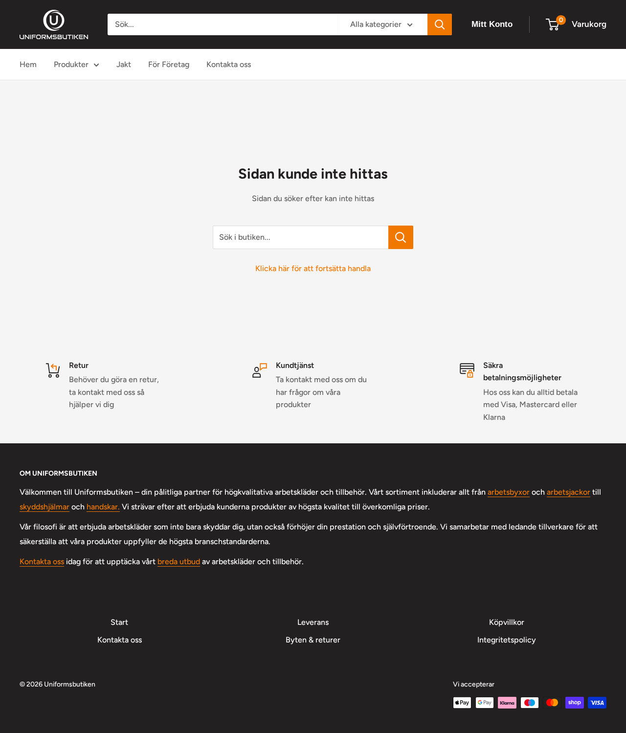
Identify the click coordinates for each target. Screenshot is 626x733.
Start (119, 622)
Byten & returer (313, 639)
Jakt (123, 64)
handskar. (103, 506)
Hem (28, 64)
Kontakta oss (228, 64)
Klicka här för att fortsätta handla (313, 268)
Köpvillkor (506, 622)
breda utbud (178, 561)
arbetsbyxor (509, 492)
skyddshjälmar (44, 506)
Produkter (71, 64)
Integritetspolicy (506, 639)
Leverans (313, 622)
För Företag (168, 64)
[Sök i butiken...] (400, 237)
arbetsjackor (568, 492)
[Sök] (439, 24)
